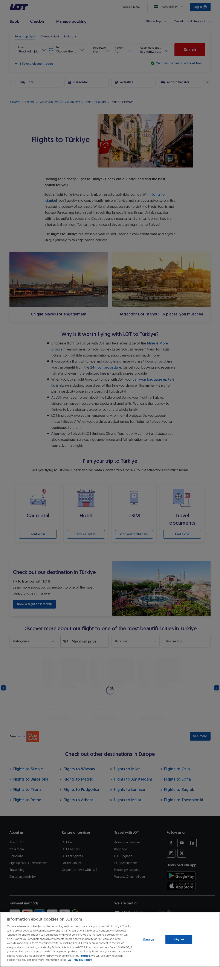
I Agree (179, 939)
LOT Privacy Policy (79, 959)
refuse (85, 955)
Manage (148, 939)
